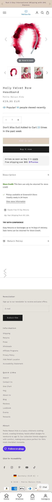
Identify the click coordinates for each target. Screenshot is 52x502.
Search (6, 378)
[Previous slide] (6, 39)
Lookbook (7, 408)
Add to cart (26, 141)
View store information (15, 201)
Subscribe (12, 318)
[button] (26, 271)
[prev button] (5, 73)
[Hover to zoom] (26, 41)
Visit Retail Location (11, 359)
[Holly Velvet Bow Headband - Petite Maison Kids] (13, 72)
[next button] (47, 73)
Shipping (6, 333)
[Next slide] (46, 39)
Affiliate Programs (10, 351)
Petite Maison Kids (13, 97)
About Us (7, 395)
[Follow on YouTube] (26, 467)
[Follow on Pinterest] (19, 467)
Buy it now (26, 149)
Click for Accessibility (12, 458)
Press (5, 342)
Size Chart (7, 386)
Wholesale (7, 346)
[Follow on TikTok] (34, 467)
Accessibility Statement (13, 364)
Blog (4, 399)
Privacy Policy (8, 355)
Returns (6, 338)
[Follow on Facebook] (4, 467)
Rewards (6, 417)
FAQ (4, 391)
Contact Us (7, 382)
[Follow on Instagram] (11, 467)
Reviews (6, 404)
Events (6, 412)
